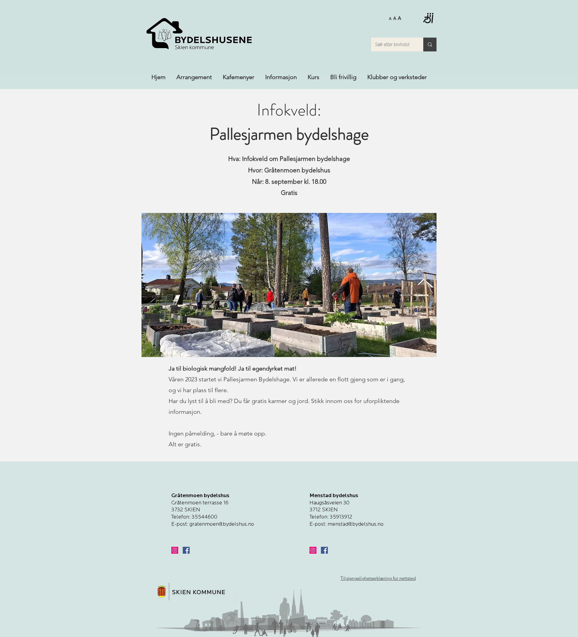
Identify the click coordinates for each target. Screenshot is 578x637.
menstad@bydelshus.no (356, 524)
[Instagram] (174, 550)
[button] (395, 18)
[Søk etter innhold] (430, 44)
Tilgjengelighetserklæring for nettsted (378, 578)
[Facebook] (186, 550)
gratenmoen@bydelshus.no (221, 524)
